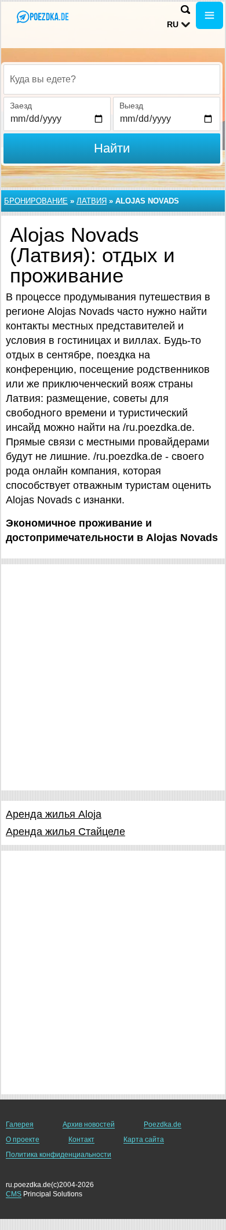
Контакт (81, 1139)
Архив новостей (89, 1124)
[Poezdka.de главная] (43, 17)
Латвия (91, 201)
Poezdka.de (162, 1124)
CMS (13, 1194)
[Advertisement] (113, 677)
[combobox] (112, 79)
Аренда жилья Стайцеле (65, 831)
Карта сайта (143, 1139)
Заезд (21, 105)
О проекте (22, 1139)
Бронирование (36, 201)
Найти (112, 148)
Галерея (20, 1124)
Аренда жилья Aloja (53, 814)
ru (172, 24)
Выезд (131, 105)
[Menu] (209, 15)
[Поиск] (185, 9)
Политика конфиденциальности (58, 1155)
